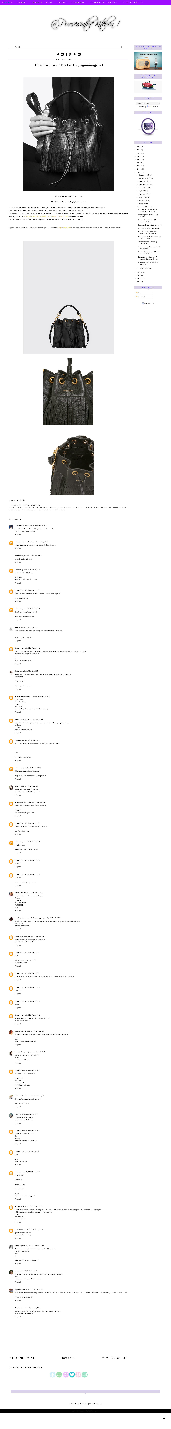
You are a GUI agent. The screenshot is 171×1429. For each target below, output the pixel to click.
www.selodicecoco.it (22, 541)
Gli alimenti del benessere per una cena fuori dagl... (149, 237)
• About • (22, 2)
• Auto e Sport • (68, 7)
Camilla (18, 740)
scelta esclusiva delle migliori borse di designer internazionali (46, 216)
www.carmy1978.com (22, 1060)
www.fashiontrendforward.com (25, 1313)
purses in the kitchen (27, 510)
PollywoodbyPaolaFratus (23, 729)
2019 (138, 159)
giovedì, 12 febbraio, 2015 (38, 525)
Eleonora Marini (21, 1095)
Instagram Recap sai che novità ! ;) (150, 225)
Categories (8, 12)
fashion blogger (78, 507)
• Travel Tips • (78, 2)
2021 (138, 153)
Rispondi (18, 534)
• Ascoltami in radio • (91, 7)
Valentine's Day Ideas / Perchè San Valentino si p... (149, 248)
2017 (138, 166)
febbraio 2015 (143, 207)
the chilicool (19, 892)
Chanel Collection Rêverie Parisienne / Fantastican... (147, 232)
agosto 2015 (143, 188)
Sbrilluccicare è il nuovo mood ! (149, 228)
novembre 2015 (144, 178)
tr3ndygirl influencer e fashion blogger (28, 918)
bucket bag (30, 507)
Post (139, 293)
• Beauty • (62, 2)
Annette (17, 1308)
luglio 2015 (143, 191)
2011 (138, 282)
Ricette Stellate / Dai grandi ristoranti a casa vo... (29, 7)
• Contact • (36, 2)
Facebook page (20, 1219)
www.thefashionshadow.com (24, 1120)
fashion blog (64, 507)
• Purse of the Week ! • (118, 7)
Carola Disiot (42, 507)
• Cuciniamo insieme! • (132, 2)
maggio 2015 (143, 197)
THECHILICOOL (21, 903)
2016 (138, 169)
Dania (17, 671)
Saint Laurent (43, 510)
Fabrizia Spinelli (21, 936)
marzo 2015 (143, 203)
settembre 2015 (144, 184)
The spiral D (19, 1206)
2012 (138, 278)
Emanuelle (53, 507)
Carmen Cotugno (21, 1052)
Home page (7, 2)
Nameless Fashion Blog (23, 1235)
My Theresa (113, 507)
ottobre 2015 (143, 181)
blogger (21, 507)
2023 (138, 147)
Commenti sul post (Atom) (31, 1367)
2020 (138, 156)
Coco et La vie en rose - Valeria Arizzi (27, 1279)
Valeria (18, 627)
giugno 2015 (143, 194)
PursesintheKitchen (81, 1404)
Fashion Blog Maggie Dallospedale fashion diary (31, 709)
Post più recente (24, 1358)
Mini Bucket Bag (101, 507)
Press (49, 2)
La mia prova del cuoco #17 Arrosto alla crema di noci (148, 258)
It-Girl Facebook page (22, 1085)
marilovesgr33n (20, 1031)
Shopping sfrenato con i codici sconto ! (148, 215)
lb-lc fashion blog (21, 962)
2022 (138, 150)
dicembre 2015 (144, 175)
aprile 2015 (143, 200)
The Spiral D (19, 1216)
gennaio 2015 (143, 268)
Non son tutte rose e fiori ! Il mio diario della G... (149, 221)
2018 (138, 163)
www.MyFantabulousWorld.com (26, 579)
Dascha (17, 1151)
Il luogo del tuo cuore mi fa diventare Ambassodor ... (147, 210)
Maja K (17, 786)
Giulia (17, 1114)
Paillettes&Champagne (23, 757)
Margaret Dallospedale (23, 696)
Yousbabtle (19, 555)
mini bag (89, 507)
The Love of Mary (21, 802)
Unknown (18, 569)
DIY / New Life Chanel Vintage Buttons (148, 263)
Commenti (141, 297)
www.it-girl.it (19, 1083)
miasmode (18, 767)
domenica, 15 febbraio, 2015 (30, 1308)
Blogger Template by (86, 1411)
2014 (138, 272)
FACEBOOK (19, 905)
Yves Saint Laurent (57, 510)
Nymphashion (20, 1289)
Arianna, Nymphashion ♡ (23, 1297)
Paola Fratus (19, 719)
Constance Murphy (21, 525)
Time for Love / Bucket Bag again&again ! (147, 242)
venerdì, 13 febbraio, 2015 (31, 1070)
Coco (17, 1271)
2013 (138, 275)
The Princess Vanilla (22, 1103)
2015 (138, 172)
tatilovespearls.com (21, 598)
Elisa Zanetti (19, 1229)
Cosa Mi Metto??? (28, 942)
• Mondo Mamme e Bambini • (103, 2)
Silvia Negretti (20, 1245)
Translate (155, 106)
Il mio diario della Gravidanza (149, 7)
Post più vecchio (113, 1358)
